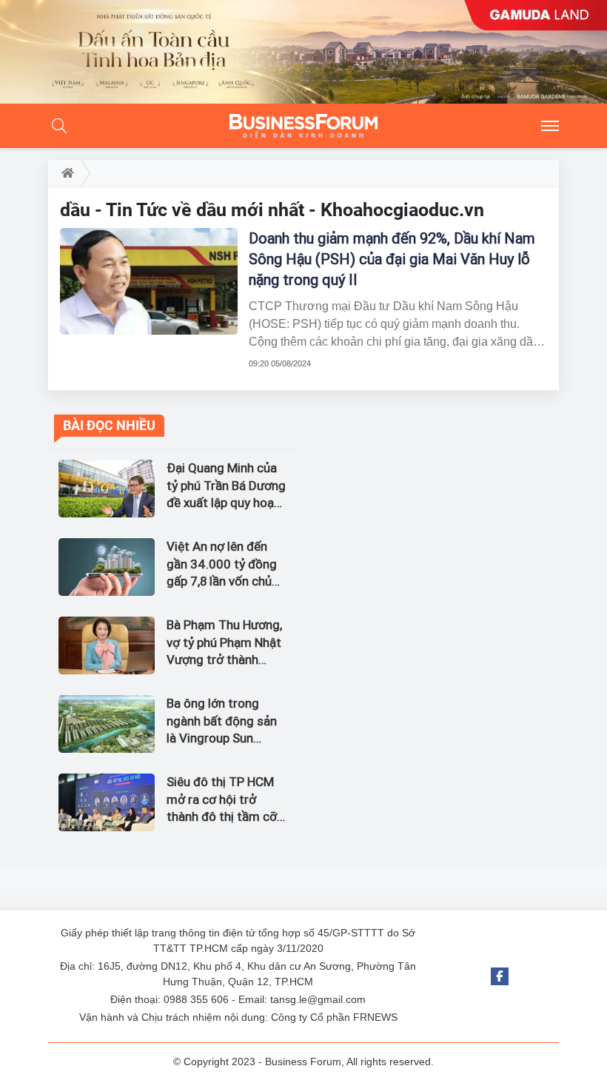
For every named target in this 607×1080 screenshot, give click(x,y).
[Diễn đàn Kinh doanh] (303, 126)
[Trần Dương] (303, 52)
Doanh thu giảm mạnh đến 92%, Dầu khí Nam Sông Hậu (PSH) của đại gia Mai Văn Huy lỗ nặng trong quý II (392, 259)
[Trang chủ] (64, 173)
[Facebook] (500, 976)
